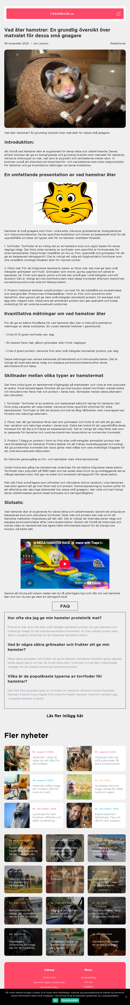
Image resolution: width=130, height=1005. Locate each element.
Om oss (88, 982)
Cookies (88, 986)
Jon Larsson (40, 43)
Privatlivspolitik (70, 1000)
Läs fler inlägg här (65, 715)
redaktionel (118, 43)
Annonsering (88, 977)
